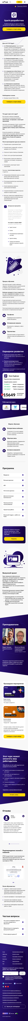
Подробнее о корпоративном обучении (12, 789)
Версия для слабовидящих (13, 1006)
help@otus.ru (16, 990)
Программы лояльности (17, 956)
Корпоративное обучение (17, 951)
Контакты (5, 959)
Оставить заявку (14, 794)
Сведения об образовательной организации (12, 993)
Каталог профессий (16, 959)
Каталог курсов (15, 954)
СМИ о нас (5, 954)
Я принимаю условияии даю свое (14, 978)
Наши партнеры (15, 961)
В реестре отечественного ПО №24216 (11, 997)
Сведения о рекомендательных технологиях (12, 1002)
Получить (14, 539)
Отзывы (4, 956)
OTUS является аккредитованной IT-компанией (13, 995)
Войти (19, 1)
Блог (4, 961)
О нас (4, 951)
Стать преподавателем (17, 963)
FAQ (3, 963)
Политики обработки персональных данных (13, 977)
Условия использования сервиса (10, 1000)
